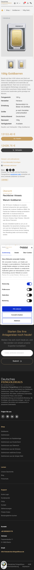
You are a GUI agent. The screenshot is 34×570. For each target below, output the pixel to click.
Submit (16, 361)
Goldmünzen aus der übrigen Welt (12, 456)
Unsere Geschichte (7, 472)
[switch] (29, 289)
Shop (8, 10)
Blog (2, 475)
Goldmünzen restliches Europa (11, 452)
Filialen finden (5, 512)
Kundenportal (5, 498)
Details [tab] (17, 252)
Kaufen (18, 138)
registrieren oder (15, 174)
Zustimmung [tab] (6, 252)
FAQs (3, 501)
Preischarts (4, 479)
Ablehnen (17, 320)
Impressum (25, 566)
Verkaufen (18, 150)
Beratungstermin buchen (9, 515)
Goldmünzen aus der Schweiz (10, 449)
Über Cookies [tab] (27, 252)
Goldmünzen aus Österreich (10, 445)
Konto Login (5, 494)
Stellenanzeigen (6, 508)
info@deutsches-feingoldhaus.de (12, 552)
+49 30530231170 (7, 531)
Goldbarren (16, 10)
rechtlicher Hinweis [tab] (12, 196)
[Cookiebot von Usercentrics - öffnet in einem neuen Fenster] (21, 248)
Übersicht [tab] (7, 191)
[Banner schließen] (31, 247)
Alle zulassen (17, 309)
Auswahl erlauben (17, 315)
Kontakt (3, 505)
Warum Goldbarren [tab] (12, 200)
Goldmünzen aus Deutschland (11, 442)
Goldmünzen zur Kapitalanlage (11, 438)
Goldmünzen (5, 435)
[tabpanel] (17, 220)
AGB (29, 564)
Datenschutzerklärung (12, 566)
